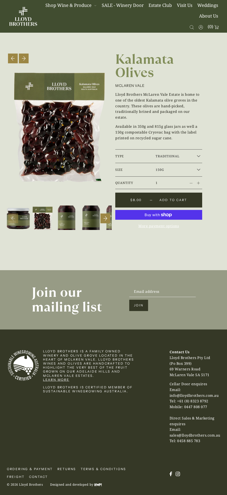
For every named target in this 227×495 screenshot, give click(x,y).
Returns (66, 469)
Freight (16, 477)
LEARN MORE (56, 380)
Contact (38, 477)
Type (119, 156)
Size (119, 170)
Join (138, 305)
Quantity (124, 183)
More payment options (158, 226)
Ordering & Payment (30, 469)
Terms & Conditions (103, 469)
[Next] (24, 58)
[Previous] (13, 58)
